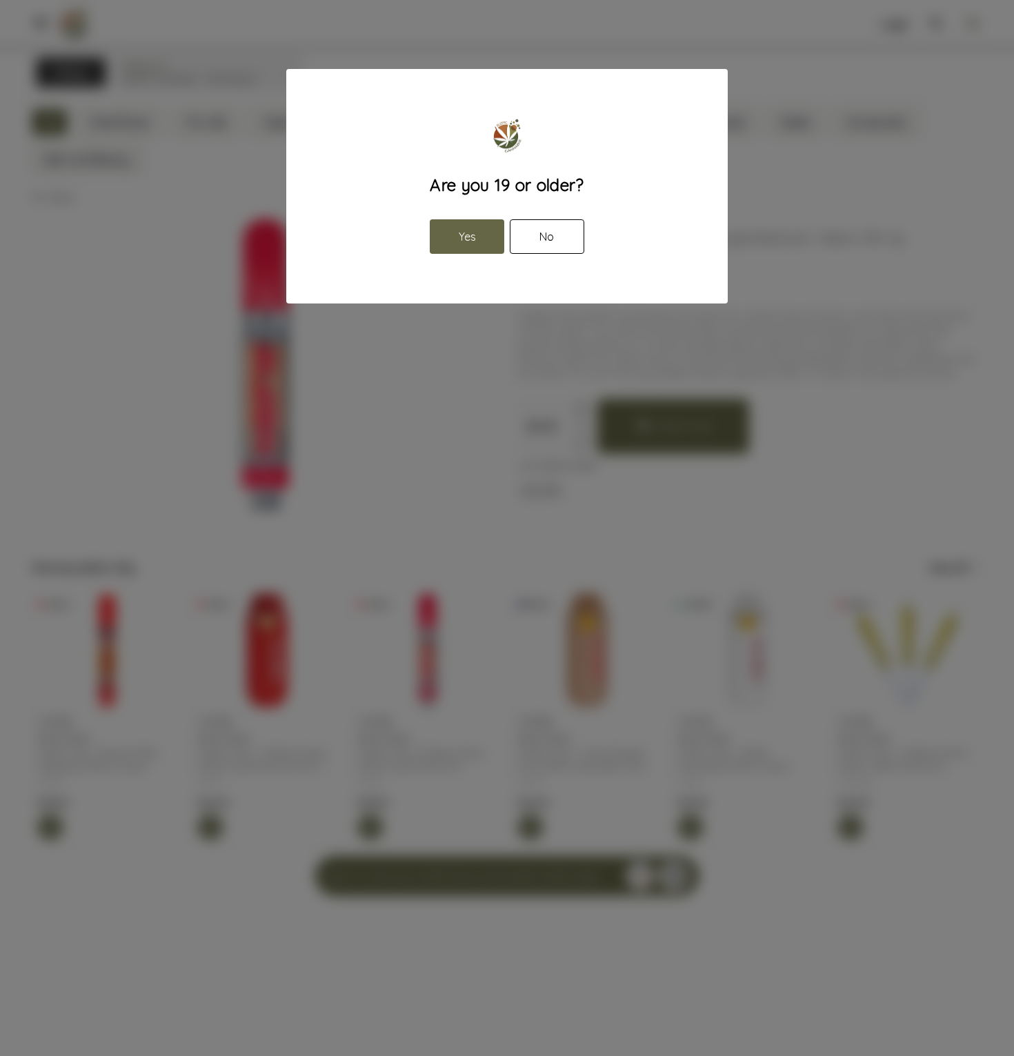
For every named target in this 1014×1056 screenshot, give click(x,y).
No (546, 236)
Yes (467, 236)
